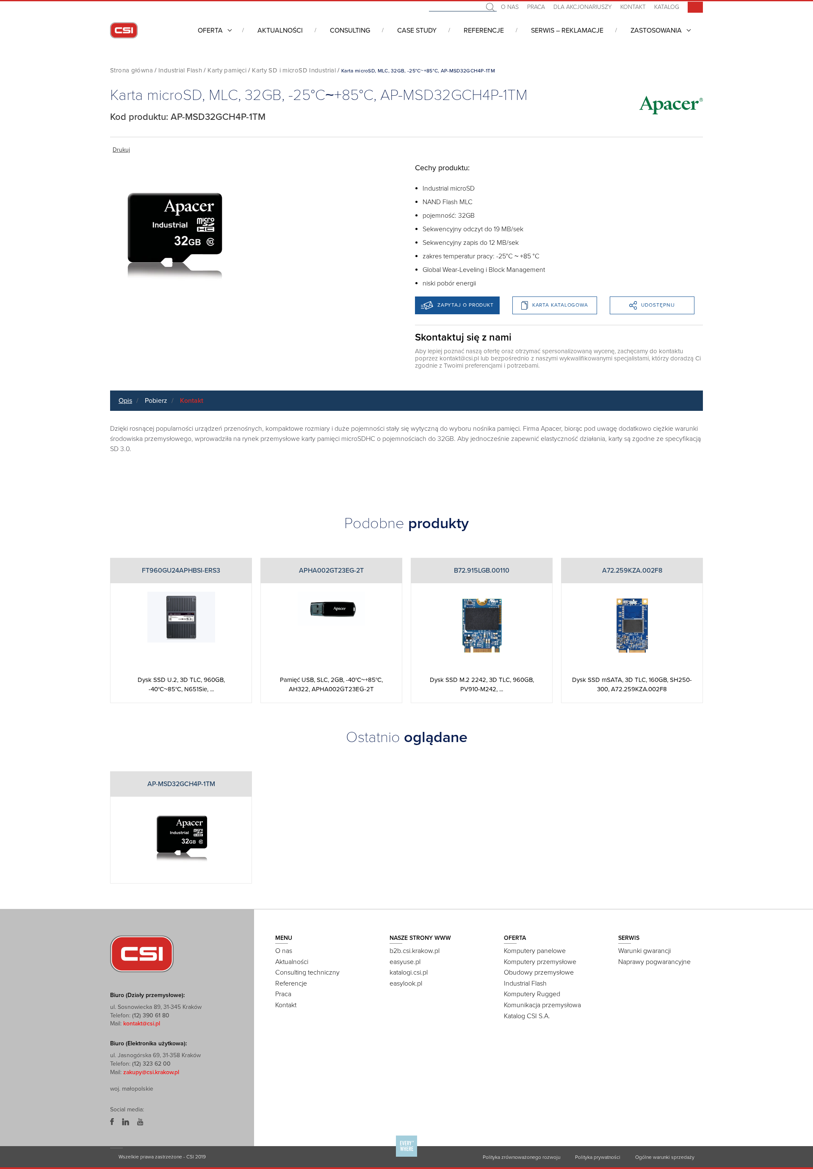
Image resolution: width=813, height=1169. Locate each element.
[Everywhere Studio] (406, 1156)
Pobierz (156, 400)
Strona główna (131, 70)
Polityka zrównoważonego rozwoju (521, 1157)
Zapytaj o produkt (465, 305)
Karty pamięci (226, 70)
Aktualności (280, 30)
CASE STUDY (417, 30)
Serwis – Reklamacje (567, 30)
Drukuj (121, 149)
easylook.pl (406, 983)
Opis (125, 400)
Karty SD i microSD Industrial (294, 70)
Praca (536, 7)
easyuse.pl (405, 962)
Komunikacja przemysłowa (542, 1005)
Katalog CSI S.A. (527, 1016)
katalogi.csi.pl (409, 972)
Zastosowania (656, 30)
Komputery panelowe (535, 951)
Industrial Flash (180, 70)
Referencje (484, 30)
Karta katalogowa (560, 305)
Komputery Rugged (532, 994)
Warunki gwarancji (644, 951)
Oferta (210, 30)
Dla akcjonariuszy (582, 7)
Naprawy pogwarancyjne (654, 962)
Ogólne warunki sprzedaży (664, 1157)
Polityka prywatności (597, 1157)
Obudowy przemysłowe (539, 972)
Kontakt (633, 7)
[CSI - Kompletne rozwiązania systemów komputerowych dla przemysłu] (142, 953)
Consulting (350, 30)
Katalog (666, 7)
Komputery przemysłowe (540, 962)
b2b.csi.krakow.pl (415, 951)
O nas (510, 7)
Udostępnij (658, 305)
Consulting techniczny (307, 972)
